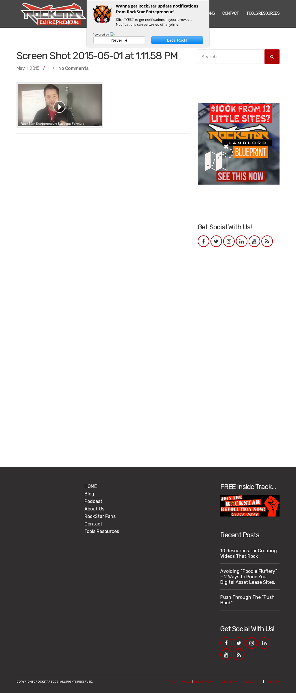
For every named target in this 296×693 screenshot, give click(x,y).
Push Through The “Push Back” (247, 599)
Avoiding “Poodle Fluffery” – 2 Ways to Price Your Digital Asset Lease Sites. (248, 576)
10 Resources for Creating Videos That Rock (248, 553)
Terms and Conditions (211, 681)
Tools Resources (263, 13)
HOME (90, 486)
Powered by (101, 34)
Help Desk (272, 681)
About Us (94, 509)
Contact (230, 13)
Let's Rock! (177, 40)
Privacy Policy (180, 681)
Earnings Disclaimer (246, 681)
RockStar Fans (100, 516)
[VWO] (115, 34)
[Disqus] (102, 212)
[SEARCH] (272, 56)
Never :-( (119, 40)
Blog (89, 494)
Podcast (93, 501)
